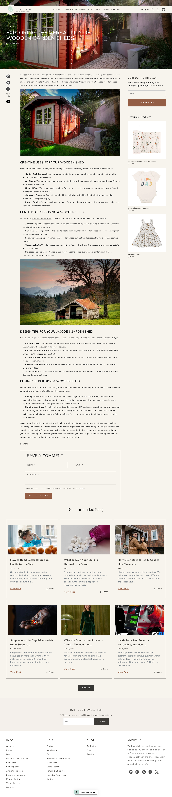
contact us (52, 746)
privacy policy (13, 779)
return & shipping (56, 771)
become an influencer (17, 758)
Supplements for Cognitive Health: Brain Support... (32, 642)
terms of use (13, 783)
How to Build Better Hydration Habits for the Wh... (29, 562)
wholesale (52, 750)
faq (48, 754)
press (9, 750)
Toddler (91, 754)
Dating (50, 779)
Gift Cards (11, 762)
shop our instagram (16, 775)
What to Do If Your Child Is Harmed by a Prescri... (81, 562)
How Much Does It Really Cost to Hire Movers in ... (138, 562)
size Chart (52, 762)
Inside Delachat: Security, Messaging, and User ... (134, 642)
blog (8, 754)
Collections (92, 746)
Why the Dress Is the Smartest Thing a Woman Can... (83, 642)
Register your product (57, 775)
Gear (89, 750)
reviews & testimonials (59, 758)
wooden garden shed (41, 218)
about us (11, 746)
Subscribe (147, 102)
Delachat (10, 787)
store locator (53, 766)
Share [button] (25, 444)
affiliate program (14, 771)
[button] (57, 9)
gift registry (12, 766)
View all (86, 688)
